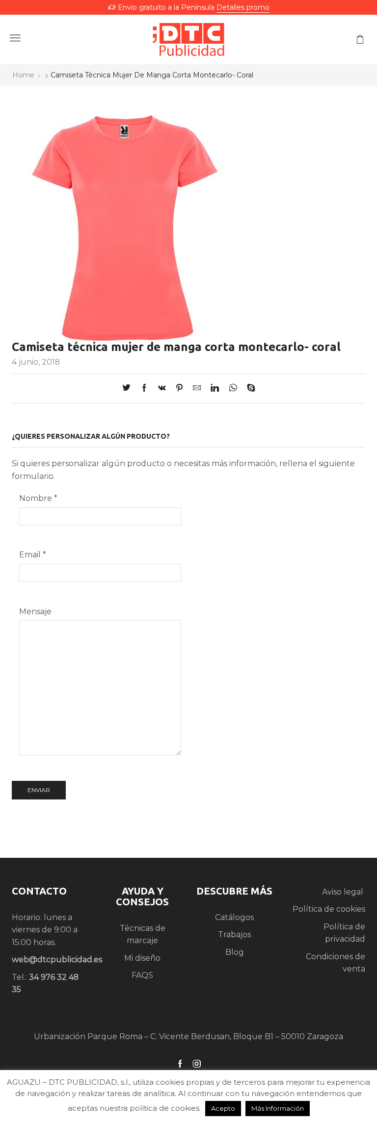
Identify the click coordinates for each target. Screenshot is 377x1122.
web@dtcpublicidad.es (57, 959)
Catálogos (234, 917)
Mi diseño (142, 958)
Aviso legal (343, 892)
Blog (234, 952)
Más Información (277, 1108)
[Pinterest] (179, 388)
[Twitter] (128, 388)
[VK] (162, 388)
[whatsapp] (233, 388)
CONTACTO (39, 891)
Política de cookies (329, 909)
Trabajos (234, 934)
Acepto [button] (223, 1108)
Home (23, 75)
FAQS (142, 975)
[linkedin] (215, 388)
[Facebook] (144, 388)
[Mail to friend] (197, 388)
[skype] (248, 388)
